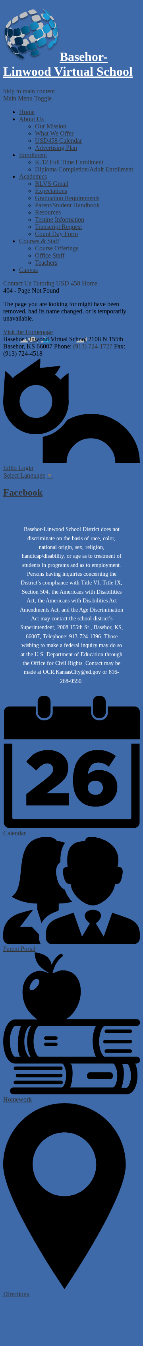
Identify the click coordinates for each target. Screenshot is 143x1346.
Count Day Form (56, 233)
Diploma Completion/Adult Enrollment (84, 169)
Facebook (23, 492)
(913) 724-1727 (92, 346)
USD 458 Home (76, 283)
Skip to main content (29, 91)
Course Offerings (56, 248)
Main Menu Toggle (27, 98)
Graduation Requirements (67, 198)
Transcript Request (58, 226)
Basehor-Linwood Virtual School (68, 64)
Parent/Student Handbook (67, 205)
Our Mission (50, 126)
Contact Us (17, 283)
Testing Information (59, 219)
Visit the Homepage (28, 332)
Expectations (51, 190)
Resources (48, 212)
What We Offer (54, 133)
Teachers (46, 262)
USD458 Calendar (58, 140)
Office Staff (49, 255)
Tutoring (43, 283)
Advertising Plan (56, 147)
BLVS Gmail (51, 183)
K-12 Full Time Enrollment (69, 162)
